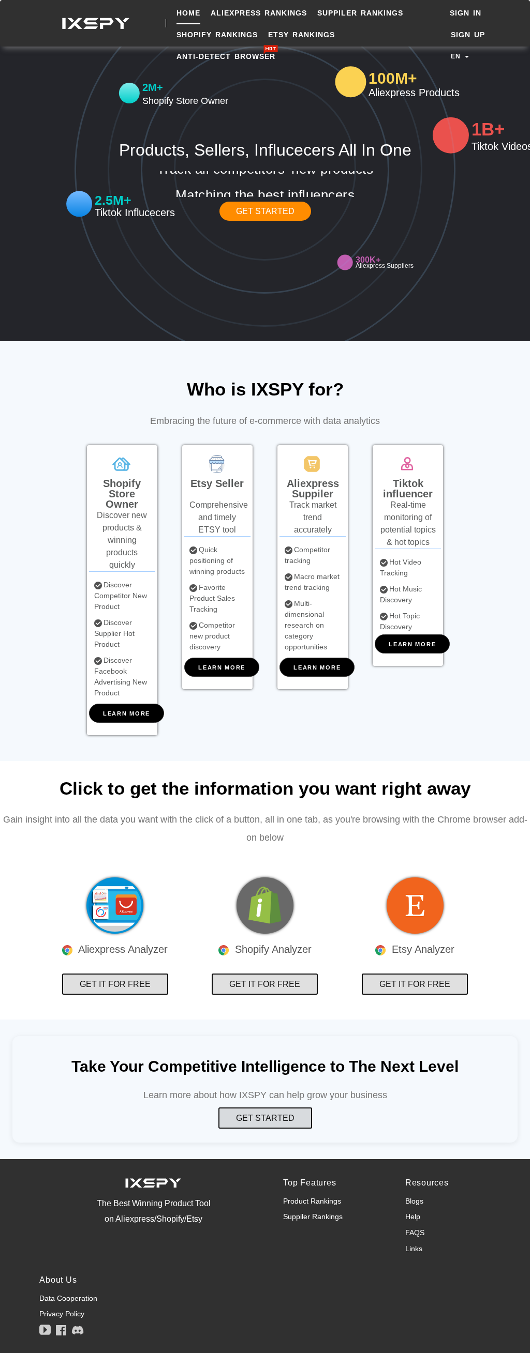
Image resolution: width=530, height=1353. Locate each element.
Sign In (465, 13)
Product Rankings (312, 1201)
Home (188, 13)
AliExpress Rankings (259, 13)
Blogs (414, 1201)
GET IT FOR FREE (115, 984)
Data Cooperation (68, 1298)
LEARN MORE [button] (126, 713)
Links (413, 1248)
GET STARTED (265, 211)
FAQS (414, 1232)
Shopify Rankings (217, 35)
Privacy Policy (61, 1314)
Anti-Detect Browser (227, 56)
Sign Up (468, 35)
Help (412, 1216)
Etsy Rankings (301, 35)
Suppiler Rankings (360, 13)
